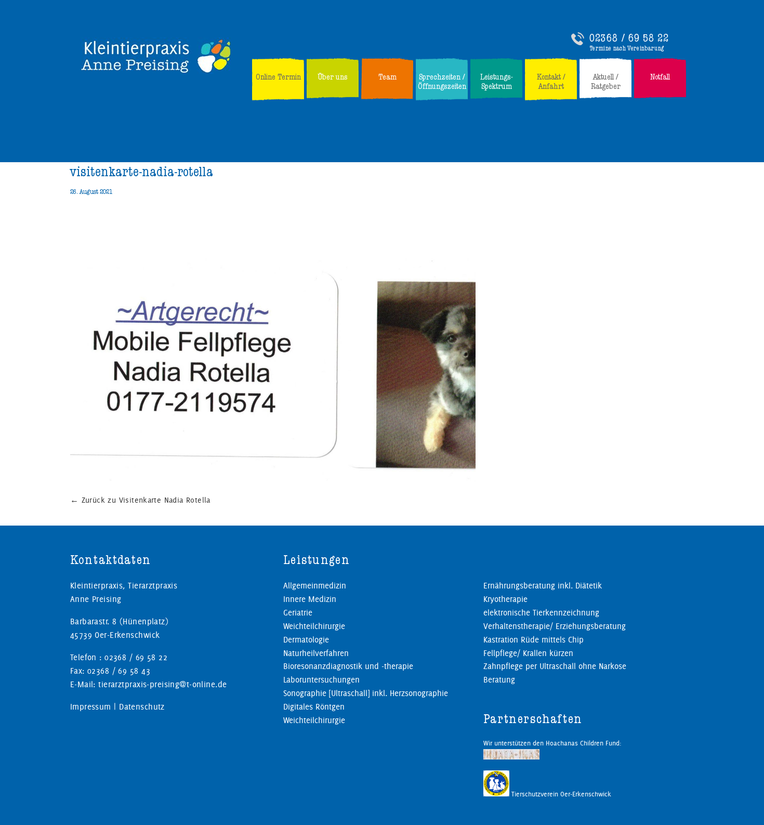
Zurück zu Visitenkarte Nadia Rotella (140, 500)
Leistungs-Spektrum (496, 81)
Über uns (333, 77)
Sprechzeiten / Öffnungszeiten (442, 81)
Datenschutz (142, 707)
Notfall (660, 77)
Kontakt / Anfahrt (551, 81)
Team (387, 77)
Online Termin (278, 77)
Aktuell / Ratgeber (606, 81)
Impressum (90, 707)
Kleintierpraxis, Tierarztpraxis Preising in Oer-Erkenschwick (157, 55)
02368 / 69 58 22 (629, 38)
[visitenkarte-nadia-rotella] (336, 480)
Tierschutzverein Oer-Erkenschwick (560, 794)
